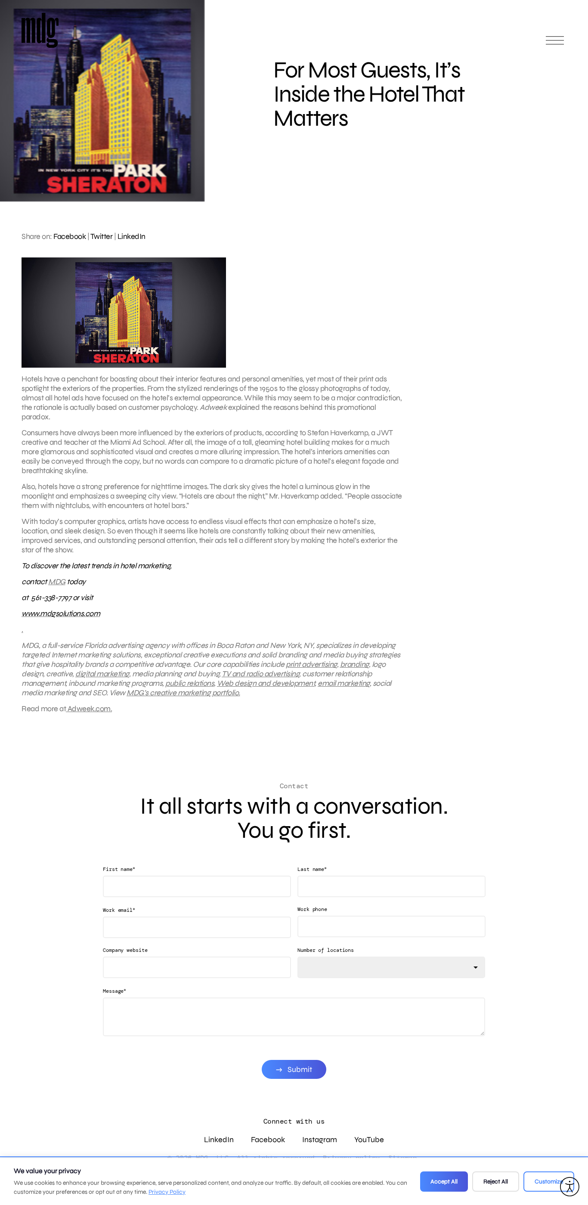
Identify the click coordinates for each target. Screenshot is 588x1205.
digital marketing (102, 673)
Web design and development (266, 683)
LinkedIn (131, 236)
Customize (549, 1181)
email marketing (344, 683)
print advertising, (312, 664)
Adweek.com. (89, 708)
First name (119, 869)
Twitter (101, 236)
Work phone (312, 909)
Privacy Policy (167, 1192)
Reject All (495, 1181)
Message (114, 990)
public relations (189, 683)
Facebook (69, 236)
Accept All (444, 1181)
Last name (312, 869)
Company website (125, 950)
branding (354, 664)
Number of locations (325, 950)
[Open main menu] (554, 44)
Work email (119, 910)
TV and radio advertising (260, 673)
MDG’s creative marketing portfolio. (183, 692)
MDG (56, 581)
